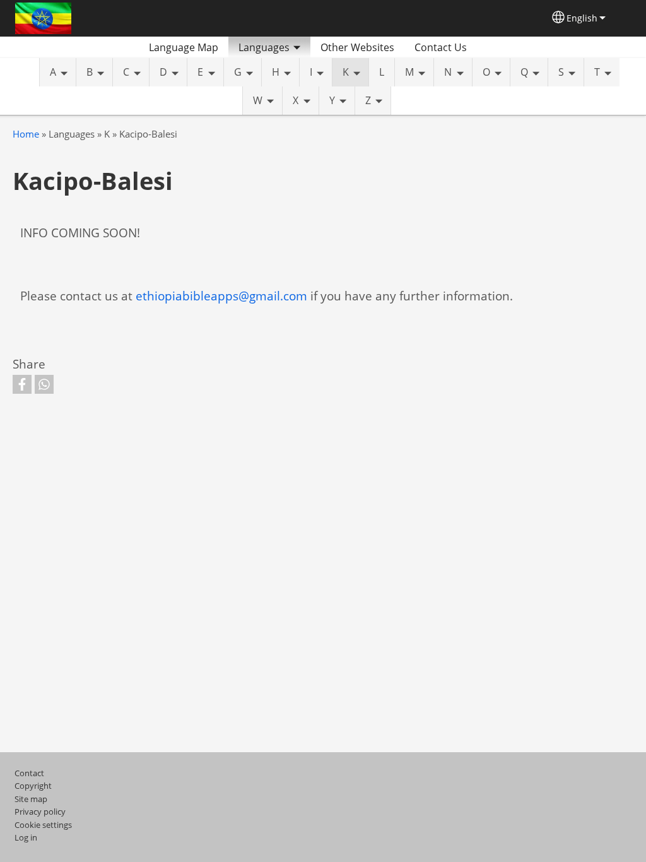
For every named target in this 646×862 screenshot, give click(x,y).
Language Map (183, 47)
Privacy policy (40, 811)
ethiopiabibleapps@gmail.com (221, 295)
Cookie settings (43, 824)
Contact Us (440, 47)
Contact (29, 773)
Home (26, 134)
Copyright (33, 785)
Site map (31, 799)
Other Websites (357, 47)
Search (492, 47)
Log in (26, 837)
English (582, 18)
